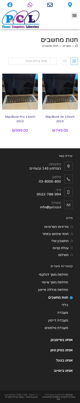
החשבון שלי (59, 241)
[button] (74, 15)
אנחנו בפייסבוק (62, 340)
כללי (64, 305)
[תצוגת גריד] (74, 61)
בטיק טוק (57, 350)
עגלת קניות (60, 248)
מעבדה (62, 313)
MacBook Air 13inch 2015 (59, 119)
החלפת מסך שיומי (55, 282)
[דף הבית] (76, 46)
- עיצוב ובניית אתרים (15, 397)
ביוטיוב (59, 371)
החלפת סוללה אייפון (53, 290)
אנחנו (69, 350)
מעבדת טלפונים (56, 328)
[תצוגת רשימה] (64, 61)
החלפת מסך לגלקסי (53, 274)
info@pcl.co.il (50, 207)
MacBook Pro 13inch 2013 (20, 119)
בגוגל (60, 360)
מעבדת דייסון (58, 320)
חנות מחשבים (50, 46)
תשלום (63, 255)
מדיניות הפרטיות (56, 227)
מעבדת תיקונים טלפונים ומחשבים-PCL (58, 398)
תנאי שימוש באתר (55, 234)
